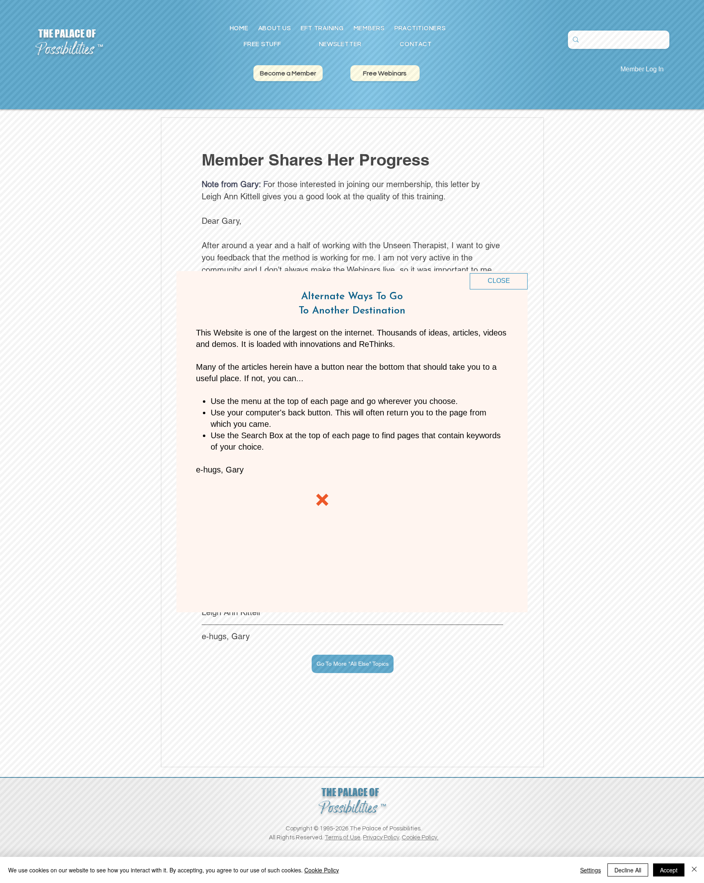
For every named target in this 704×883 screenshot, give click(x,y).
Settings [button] (590, 870)
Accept (669, 870)
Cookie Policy (321, 870)
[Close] (694, 869)
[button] (499, 281)
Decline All (627, 870)
